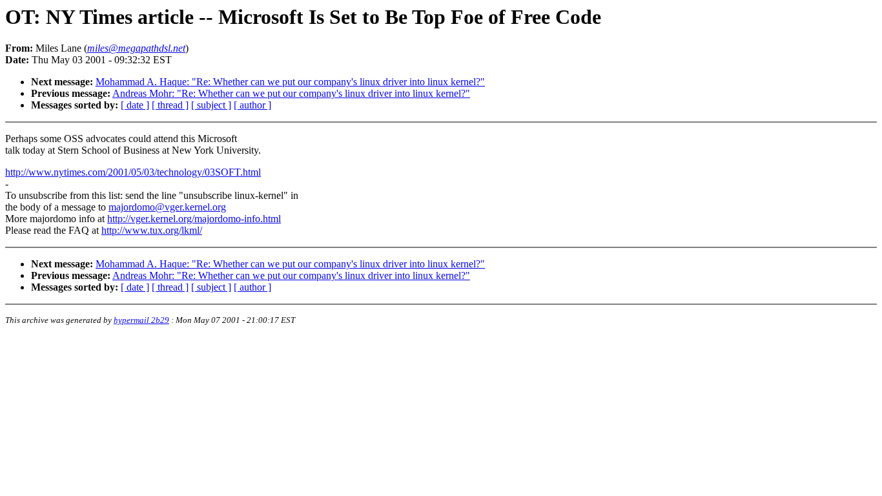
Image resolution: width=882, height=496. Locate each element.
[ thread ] (170, 104)
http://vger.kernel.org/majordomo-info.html (194, 218)
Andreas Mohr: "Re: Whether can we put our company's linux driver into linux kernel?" (291, 93)
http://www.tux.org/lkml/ (151, 230)
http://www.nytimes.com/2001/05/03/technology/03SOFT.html (133, 172)
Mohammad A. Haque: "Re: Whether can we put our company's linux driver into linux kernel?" (290, 81)
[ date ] (135, 104)
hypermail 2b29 (141, 320)
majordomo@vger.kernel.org (167, 207)
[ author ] (252, 104)
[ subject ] (211, 104)
